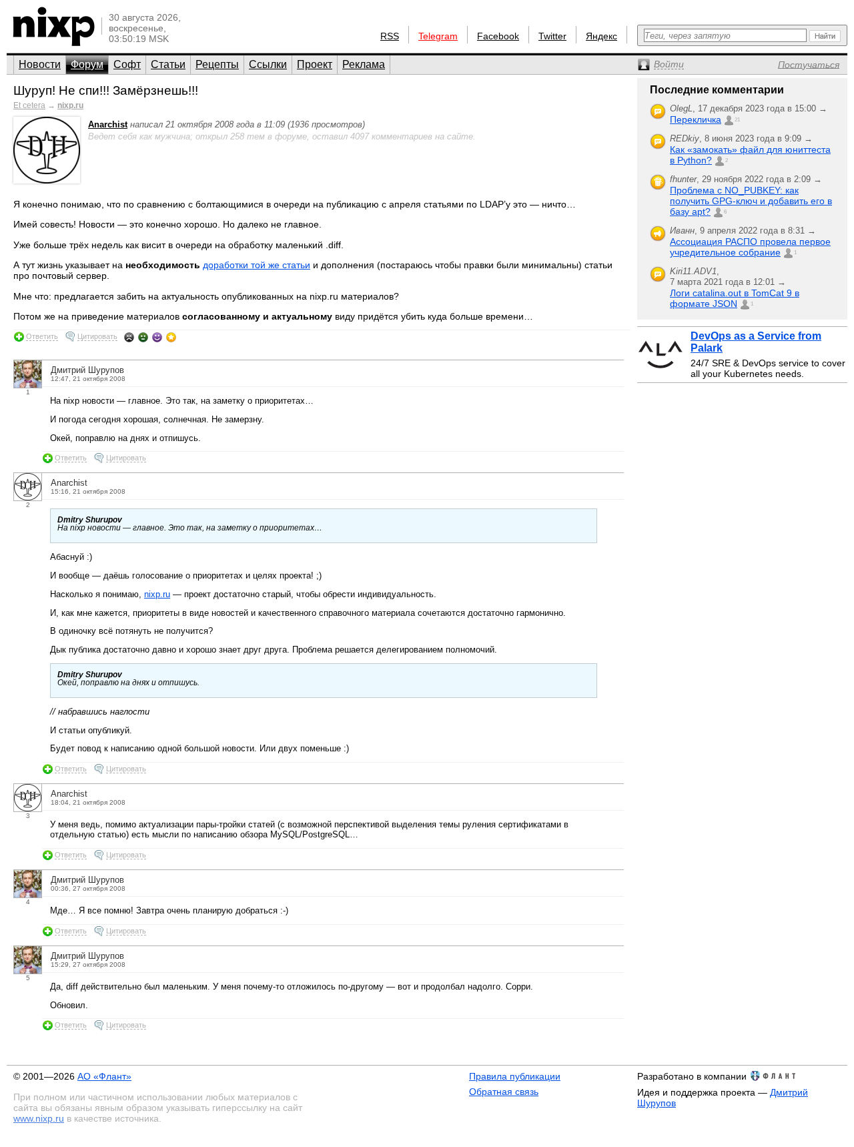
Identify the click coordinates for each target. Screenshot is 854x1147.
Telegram (438, 36)
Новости (40, 64)
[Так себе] (143, 337)
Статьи (168, 64)
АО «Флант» (104, 1076)
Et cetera (29, 105)
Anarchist (107, 124)
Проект (314, 64)
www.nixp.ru (38, 1118)
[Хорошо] (157, 337)
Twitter (552, 36)
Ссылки (268, 64)
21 (737, 120)
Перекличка (695, 119)
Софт (127, 64)
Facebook (498, 36)
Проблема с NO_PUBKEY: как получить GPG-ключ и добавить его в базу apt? (751, 201)
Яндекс (601, 36)
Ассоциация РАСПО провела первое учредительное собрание (750, 247)
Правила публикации (514, 1076)
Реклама (363, 64)
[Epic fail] (129, 337)
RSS (389, 36)
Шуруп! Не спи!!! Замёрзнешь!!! (105, 90)
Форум (87, 64)
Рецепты (217, 64)
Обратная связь (503, 1091)
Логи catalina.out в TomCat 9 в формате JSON (734, 298)
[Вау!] (171, 337)
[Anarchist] (46, 180)
